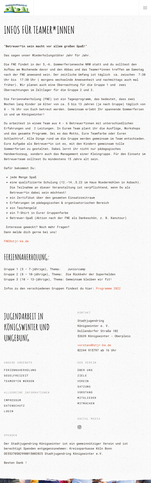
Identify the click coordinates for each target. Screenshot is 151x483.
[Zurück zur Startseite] (16, 8)
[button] (145, 8)
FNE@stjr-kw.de (16, 241)
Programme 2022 (108, 288)
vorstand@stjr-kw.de (94, 345)
